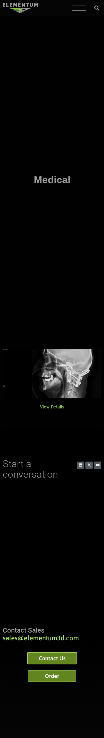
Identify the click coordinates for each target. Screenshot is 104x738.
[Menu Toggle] (79, 8)
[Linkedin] (80, 465)
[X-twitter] (89, 465)
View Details (52, 407)
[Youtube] (97, 465)
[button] (96, 8)
